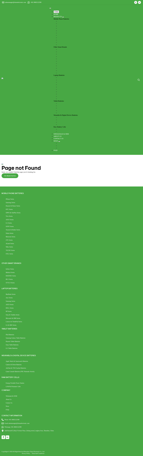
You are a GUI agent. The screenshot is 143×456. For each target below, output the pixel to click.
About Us (8, 399)
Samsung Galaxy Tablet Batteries (15, 338)
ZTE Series (9, 240)
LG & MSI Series (11, 325)
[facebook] (135, 2)
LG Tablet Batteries (11, 348)
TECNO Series (10, 250)
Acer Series (9, 298)
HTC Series (9, 209)
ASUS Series (10, 219)
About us (57, 136)
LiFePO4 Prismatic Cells (13, 386)
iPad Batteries (10, 334)
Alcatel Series (10, 243)
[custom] (3, 437)
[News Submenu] (59, 141)
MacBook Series (10, 294)
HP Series (9, 311)
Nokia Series (9, 233)
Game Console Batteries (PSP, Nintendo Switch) (20, 371)
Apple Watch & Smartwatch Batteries (17, 361)
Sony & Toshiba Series (12, 315)
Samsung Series (10, 202)
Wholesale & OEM (11, 396)
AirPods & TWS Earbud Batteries (16, 368)
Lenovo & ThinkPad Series (14, 321)
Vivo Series (9, 216)
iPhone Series (10, 199)
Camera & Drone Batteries (13, 364)
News (56, 141)
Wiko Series (9, 247)
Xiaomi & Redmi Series (13, 230)
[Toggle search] (138, 80)
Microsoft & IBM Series (13, 318)
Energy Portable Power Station (15, 383)
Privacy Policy (26, 453)
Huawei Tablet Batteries (13, 341)
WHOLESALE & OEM (61, 134)
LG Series (9, 223)
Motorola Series (10, 237)
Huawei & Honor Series (13, 206)
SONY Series (10, 226)
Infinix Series (10, 269)
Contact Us (58, 138)
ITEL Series (9, 254)
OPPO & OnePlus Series (13, 213)
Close (56, 12)
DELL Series (10, 308)
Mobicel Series (10, 272)
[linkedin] (139, 2)
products (58, 16)
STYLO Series (10, 283)
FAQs (55, 150)
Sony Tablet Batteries (12, 345)
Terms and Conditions (38, 453)
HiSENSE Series (11, 276)
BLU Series (9, 279)
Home (56, 14)
